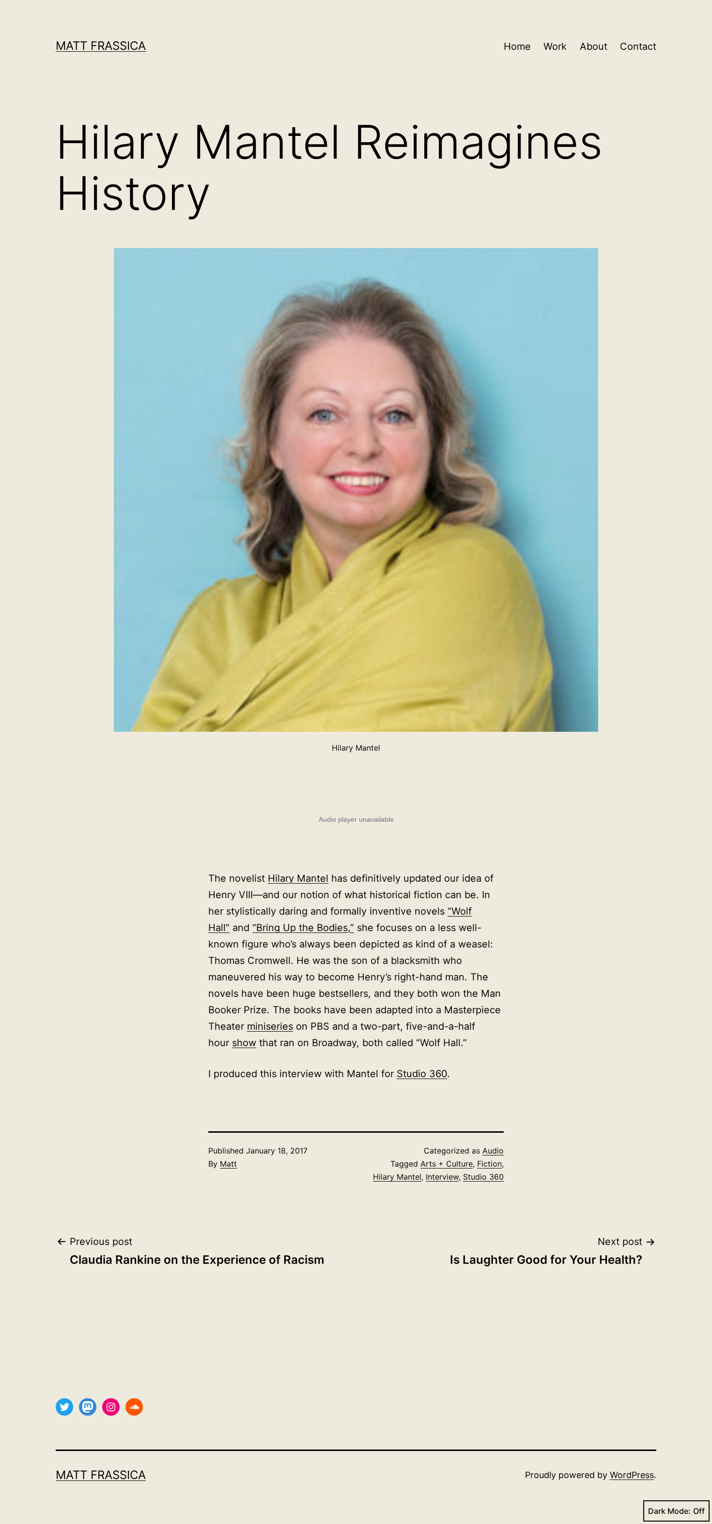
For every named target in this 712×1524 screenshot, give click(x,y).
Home (517, 46)
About (593, 46)
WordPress (632, 1475)
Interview (442, 1177)
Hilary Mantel (298, 878)
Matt (228, 1164)
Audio (493, 1150)
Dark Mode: (669, 1511)
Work (555, 46)
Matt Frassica (101, 46)
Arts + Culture (446, 1164)
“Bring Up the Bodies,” (303, 927)
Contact (638, 46)
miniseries (270, 1026)
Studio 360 (422, 1074)
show (244, 1043)
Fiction (489, 1164)
